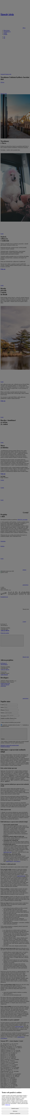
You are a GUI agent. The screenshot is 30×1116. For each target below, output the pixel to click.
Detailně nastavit (15, 1108)
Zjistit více (7, 1104)
